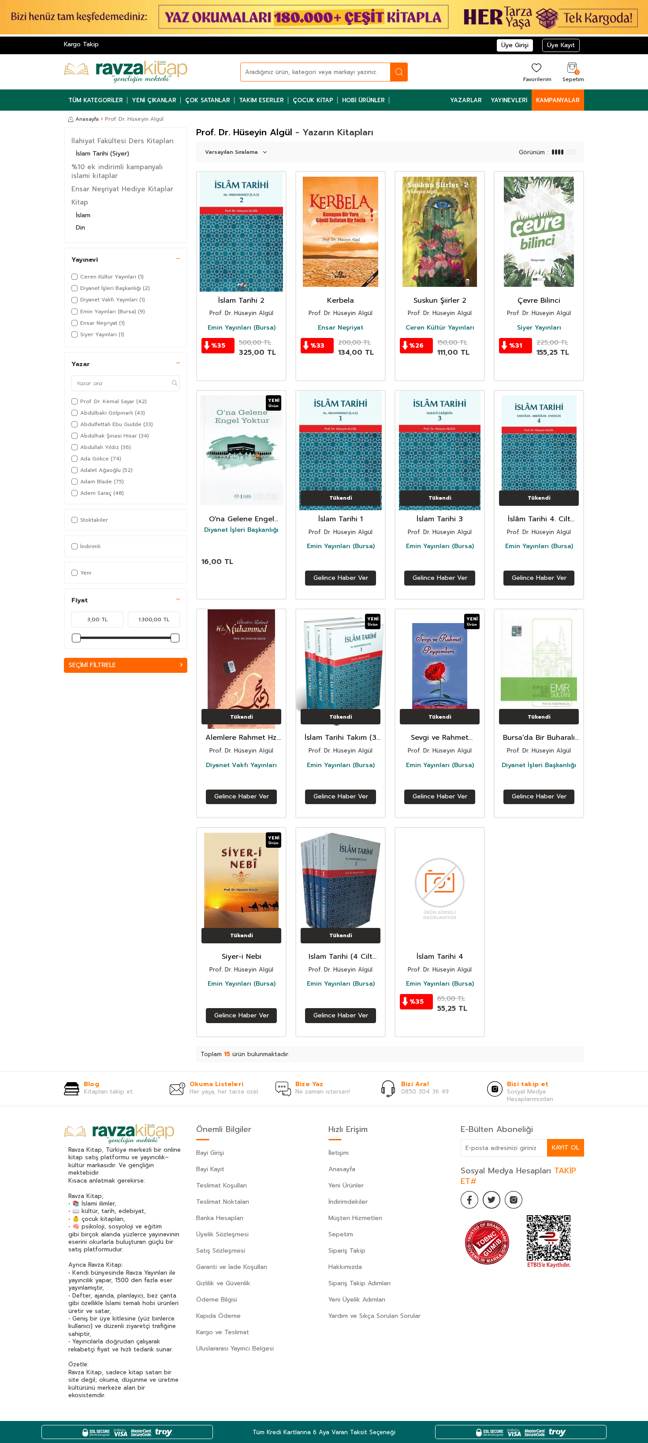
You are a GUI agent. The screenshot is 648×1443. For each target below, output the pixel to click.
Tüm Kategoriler (95, 100)
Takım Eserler (261, 100)
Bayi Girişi (210, 1152)
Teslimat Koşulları (221, 1185)
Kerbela (340, 300)
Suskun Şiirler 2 (439, 300)
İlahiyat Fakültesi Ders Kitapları (122, 141)
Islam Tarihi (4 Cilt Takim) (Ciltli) (340, 956)
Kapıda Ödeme (218, 1316)
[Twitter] (491, 1200)
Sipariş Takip (346, 1250)
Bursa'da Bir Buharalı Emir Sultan (539, 737)
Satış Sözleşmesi (220, 1250)
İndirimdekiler (348, 1201)
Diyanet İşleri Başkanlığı (241, 530)
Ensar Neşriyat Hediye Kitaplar (122, 189)
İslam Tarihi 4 (440, 956)
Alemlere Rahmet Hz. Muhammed (241, 737)
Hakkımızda (345, 1267)
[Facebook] (469, 1200)
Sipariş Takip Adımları (359, 1283)
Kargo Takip (81, 44)
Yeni (85, 573)
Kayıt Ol (565, 1147)
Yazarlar (466, 100)
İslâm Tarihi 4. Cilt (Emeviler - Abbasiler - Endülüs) (539, 519)
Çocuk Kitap (313, 100)
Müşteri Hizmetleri (355, 1218)
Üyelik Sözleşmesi (222, 1234)
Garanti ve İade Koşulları (231, 1267)
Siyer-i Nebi (241, 956)
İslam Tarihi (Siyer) (102, 153)
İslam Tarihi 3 (440, 519)
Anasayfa (87, 118)
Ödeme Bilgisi (216, 1299)
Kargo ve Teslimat (222, 1332)
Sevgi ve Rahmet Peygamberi (440, 737)
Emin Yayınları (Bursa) (242, 328)
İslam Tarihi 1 (340, 519)
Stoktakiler (94, 520)
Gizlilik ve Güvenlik (223, 1283)
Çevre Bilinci (539, 300)
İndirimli (90, 546)
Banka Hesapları (219, 1218)
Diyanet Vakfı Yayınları (241, 765)
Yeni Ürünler (346, 1185)
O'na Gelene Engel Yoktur (241, 519)
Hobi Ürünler (363, 100)
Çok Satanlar (207, 100)
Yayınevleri (509, 100)
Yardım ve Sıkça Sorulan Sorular (374, 1316)
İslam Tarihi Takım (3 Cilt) (340, 737)
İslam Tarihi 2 (241, 300)
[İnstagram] (513, 1200)
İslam (83, 215)
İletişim (338, 1152)
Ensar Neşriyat (340, 328)
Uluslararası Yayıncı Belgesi (235, 1348)
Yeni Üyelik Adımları (356, 1299)
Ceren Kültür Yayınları (440, 328)
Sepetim (340, 1234)
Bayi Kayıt (210, 1169)
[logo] (125, 72)
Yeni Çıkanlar (154, 100)
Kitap (79, 202)
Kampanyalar (558, 100)
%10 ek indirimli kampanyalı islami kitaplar (117, 171)
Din (80, 227)
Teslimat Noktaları (222, 1201)
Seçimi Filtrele (92, 664)
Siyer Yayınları (539, 328)
